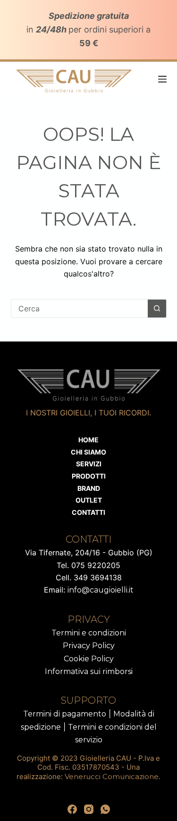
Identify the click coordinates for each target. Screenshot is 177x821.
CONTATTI (88, 512)
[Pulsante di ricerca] (157, 308)
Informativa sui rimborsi (89, 671)
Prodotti (89, 476)
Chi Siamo (88, 452)
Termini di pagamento (64, 713)
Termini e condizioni (88, 632)
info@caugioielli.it (100, 589)
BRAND (88, 488)
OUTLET (89, 500)
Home (88, 440)
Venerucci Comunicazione (112, 776)
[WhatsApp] (105, 809)
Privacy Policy (89, 645)
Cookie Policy (89, 658)
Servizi (88, 464)
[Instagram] (88, 809)
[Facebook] (72, 809)
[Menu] (162, 79)
